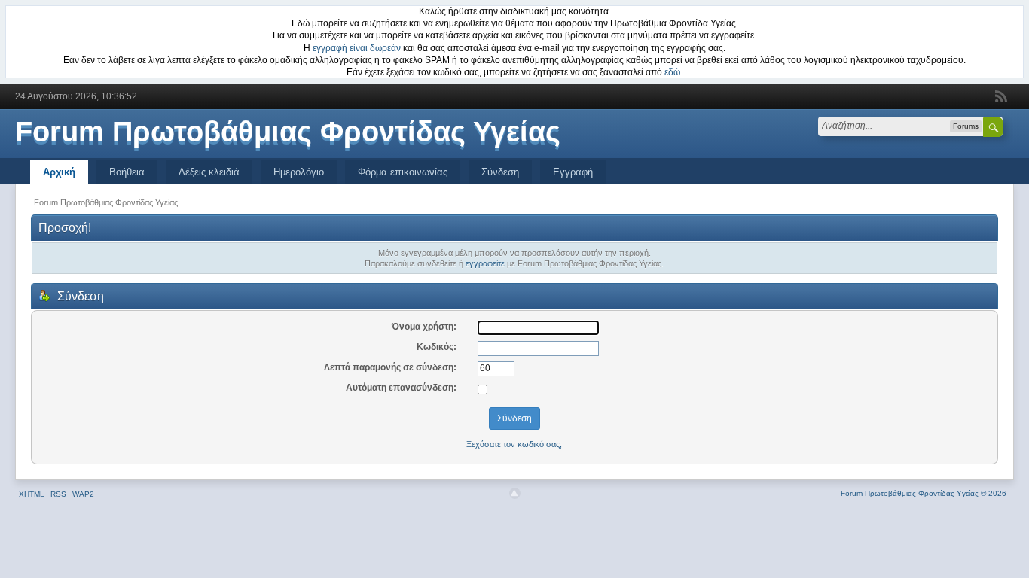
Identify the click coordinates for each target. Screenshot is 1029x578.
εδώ (672, 72)
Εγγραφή (573, 172)
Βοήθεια (127, 172)
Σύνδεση (500, 172)
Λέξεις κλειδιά (209, 172)
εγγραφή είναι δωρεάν (357, 48)
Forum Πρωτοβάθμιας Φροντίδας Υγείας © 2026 (923, 493)
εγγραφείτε (485, 263)
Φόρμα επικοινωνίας (402, 172)
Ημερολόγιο (298, 172)
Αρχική (59, 172)
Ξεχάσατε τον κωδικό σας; (514, 444)
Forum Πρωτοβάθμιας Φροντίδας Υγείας (287, 132)
